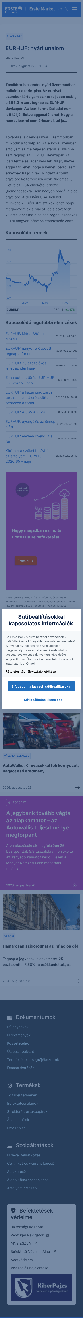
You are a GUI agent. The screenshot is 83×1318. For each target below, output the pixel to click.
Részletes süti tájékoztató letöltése (31, 671)
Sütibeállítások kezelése (43, 700)
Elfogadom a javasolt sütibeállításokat (41, 686)
